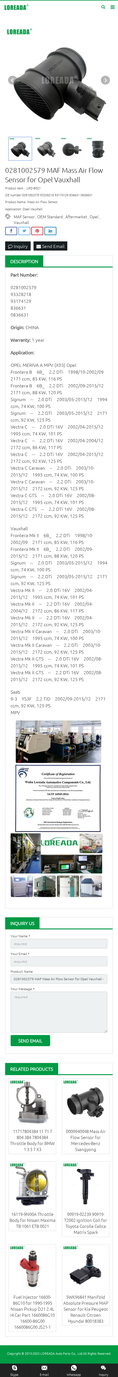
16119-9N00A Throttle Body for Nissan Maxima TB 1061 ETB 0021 (32, 1220)
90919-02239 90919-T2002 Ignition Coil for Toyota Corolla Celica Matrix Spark (85, 1223)
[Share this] (11, 231)
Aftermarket (76, 216)
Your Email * (20, 953)
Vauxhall (21, 222)
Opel (94, 216)
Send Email (52, 246)
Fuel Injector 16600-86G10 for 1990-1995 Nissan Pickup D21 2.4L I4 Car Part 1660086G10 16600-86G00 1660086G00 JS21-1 (32, 1312)
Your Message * (23, 988)
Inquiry (20, 246)
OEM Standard (50, 216)
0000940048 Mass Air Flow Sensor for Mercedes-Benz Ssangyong (86, 1140)
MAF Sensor (24, 216)
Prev (12, 80)
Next (105, 80)
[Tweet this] (24, 231)
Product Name (22, 971)
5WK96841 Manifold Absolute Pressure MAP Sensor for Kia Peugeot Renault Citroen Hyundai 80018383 (85, 1309)
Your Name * (20, 936)
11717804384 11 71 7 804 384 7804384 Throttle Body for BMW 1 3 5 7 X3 (32, 1140)
